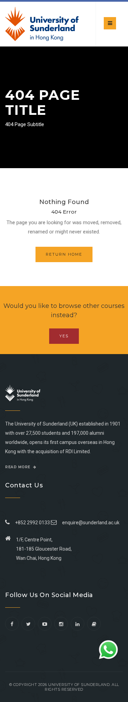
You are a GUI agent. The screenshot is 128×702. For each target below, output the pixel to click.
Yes (64, 336)
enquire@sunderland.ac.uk (90, 522)
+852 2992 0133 (31, 522)
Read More (18, 467)
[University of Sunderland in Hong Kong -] (42, 24)
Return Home (64, 254)
